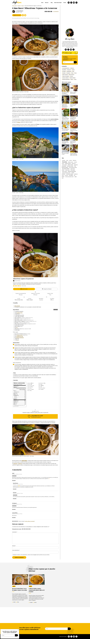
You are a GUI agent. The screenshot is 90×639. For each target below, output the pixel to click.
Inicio (42, 2)
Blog (51, 2)
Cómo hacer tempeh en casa (65, 154)
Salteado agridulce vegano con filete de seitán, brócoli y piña (73, 154)
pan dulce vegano (65, 168)
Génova (18, 122)
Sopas (22, 5)
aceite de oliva (19, 312)
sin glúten (71, 175)
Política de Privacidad (63, 636)
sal (16, 327)
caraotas (70, 160)
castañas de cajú (19, 336)
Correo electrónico (16, 550)
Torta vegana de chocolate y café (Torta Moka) (73, 118)
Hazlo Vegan (14, 5)
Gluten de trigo (68, 163)
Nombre (14, 545)
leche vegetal (64, 164)
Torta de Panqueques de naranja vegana (65, 130)
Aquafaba (63, 160)
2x (55, 309)
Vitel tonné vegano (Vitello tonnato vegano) (73, 105)
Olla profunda (17, 305)
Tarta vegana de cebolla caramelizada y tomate (73, 130)
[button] (45, 11)
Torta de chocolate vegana (69, 176)
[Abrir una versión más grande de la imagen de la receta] (36, 255)
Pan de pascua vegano (73, 167)
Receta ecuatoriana (72, 171)
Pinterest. (20, 463)
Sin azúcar (66, 175)
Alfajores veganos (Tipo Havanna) (73, 93)
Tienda (64, 2)
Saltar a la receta (17, 15)
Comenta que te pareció (36, 417)
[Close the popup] (18, 630)
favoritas (64, 161)
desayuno (74, 160)
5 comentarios (56, 11)
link (38, 18)
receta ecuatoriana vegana (66, 172)
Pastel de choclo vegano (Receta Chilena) (73, 142)
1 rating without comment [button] (29, 521)
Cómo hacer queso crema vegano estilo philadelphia (65, 142)
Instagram (15, 463)
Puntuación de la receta (16, 529)
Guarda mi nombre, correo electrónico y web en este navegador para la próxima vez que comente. (31, 554)
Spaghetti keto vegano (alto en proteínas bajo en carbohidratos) (65, 106)
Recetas (46, 2)
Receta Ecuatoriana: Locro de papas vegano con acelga (19, 589)
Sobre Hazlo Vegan (58, 2)
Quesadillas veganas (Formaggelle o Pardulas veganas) (65, 93)
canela (67, 160)
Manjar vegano (70, 164)
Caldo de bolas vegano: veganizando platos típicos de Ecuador (37, 590)
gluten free (73, 163)
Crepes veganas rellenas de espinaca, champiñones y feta (65, 118)
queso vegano (64, 171)
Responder (14, 480)
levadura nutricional (20, 337)
